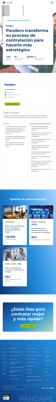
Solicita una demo (12, 104)
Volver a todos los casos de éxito (19, 20)
